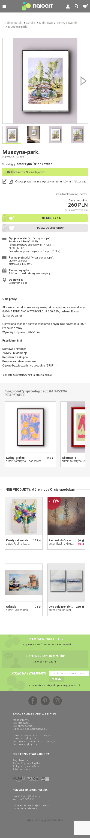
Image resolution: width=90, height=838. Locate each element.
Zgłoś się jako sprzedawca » (30, 728)
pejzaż (48, 375)
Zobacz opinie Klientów (45, 656)
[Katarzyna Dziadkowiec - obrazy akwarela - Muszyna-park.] (45, 80)
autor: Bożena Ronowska (21, 610)
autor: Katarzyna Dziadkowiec (24, 461)
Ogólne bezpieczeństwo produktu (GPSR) (28, 365)
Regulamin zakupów (15, 357)
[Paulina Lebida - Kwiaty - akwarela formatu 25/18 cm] (23, 516)
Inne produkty (14, 391)
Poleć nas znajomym (29, 673)
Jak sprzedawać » (23, 725)
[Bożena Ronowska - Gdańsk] (23, 582)
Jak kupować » (21, 722)
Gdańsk (11, 606)
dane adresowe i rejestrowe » (30, 805)
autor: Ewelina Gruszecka (64, 543)
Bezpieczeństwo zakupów (19, 361)
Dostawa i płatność (14, 349)
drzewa (40, 375)
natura (31, 375)
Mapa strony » (21, 719)
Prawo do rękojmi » (24, 738)
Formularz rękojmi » (25, 744)
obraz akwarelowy (17, 375)
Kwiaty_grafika (15, 457)
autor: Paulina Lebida (18, 543)
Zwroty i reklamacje (14, 353)
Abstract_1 (69, 457)
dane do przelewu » (25, 808)
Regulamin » (20, 760)
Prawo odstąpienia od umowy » (32, 735)
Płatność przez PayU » (26, 763)
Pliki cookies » (21, 769)
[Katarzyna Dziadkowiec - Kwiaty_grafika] (30, 427)
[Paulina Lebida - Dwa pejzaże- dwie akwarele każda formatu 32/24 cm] (66, 582)
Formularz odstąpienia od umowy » (34, 741)
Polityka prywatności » (26, 766)
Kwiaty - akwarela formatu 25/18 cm (29, 540)
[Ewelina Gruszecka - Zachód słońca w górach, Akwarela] (66, 516)
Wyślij (56, 678)
